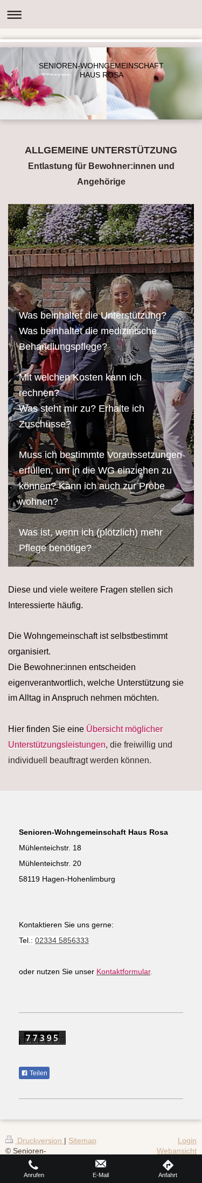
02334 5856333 (62, 940)
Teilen (37, 1073)
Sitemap (82, 1140)
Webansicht (177, 1150)
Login (187, 1140)
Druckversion (39, 1140)
